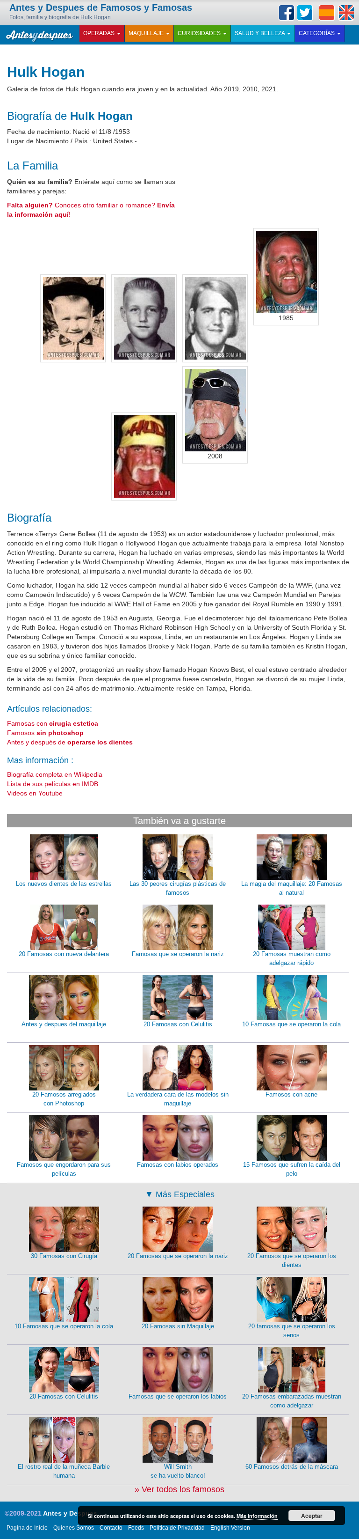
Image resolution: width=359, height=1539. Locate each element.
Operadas (99, 33)
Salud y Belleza (260, 33)
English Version (230, 1527)
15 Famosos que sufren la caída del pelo (291, 1169)
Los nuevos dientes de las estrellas (64, 883)
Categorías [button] (317, 33)
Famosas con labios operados (177, 1164)
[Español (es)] (327, 13)
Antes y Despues (70, 1513)
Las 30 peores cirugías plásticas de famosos (177, 888)
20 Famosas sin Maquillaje (178, 1326)
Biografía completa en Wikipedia (54, 774)
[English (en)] (346, 13)
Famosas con (52, 723)
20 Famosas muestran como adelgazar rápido (291, 958)
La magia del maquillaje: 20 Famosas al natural (291, 888)
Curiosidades (200, 33)
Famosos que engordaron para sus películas (64, 1169)
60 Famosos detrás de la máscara (291, 1466)
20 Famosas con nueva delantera (64, 953)
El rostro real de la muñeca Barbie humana (64, 1471)
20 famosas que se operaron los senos (291, 1331)
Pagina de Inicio (27, 1527)
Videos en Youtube (35, 793)
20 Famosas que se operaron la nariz (178, 1255)
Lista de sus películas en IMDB (52, 784)
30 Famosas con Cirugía (64, 1255)
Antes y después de (70, 742)
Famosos (45, 732)
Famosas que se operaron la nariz (178, 953)
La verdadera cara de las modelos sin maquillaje (178, 1099)
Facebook (286, 13)
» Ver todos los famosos (179, 1489)
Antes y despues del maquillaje (64, 1024)
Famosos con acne (291, 1094)
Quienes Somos (73, 1527)
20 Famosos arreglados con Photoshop (64, 1099)
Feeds (136, 1527)
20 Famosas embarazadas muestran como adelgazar (291, 1401)
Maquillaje (147, 33)
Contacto (111, 1527)
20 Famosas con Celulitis (178, 1024)
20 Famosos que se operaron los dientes (291, 1260)
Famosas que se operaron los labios (178, 1396)
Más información (257, 1515)
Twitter (305, 13)
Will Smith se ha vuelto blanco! (178, 1471)
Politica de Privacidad (177, 1527)
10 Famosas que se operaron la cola (291, 1024)
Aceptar (312, 1515)
